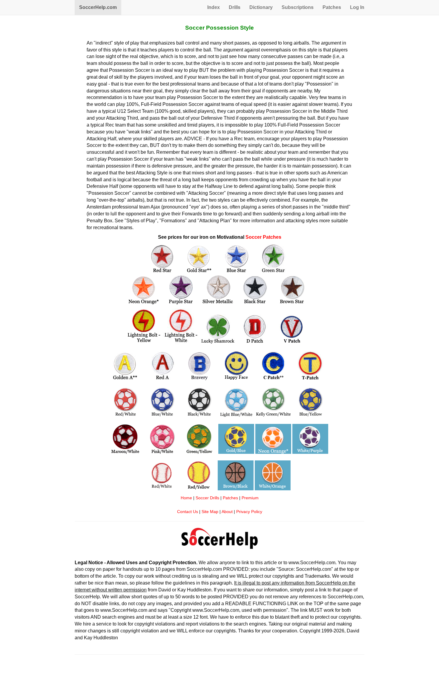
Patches (332, 7)
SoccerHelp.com (98, 7)
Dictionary (261, 7)
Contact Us (187, 511)
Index (213, 7)
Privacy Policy (249, 511)
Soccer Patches (263, 237)
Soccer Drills (207, 498)
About (227, 511)
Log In (357, 7)
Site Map (210, 511)
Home (186, 498)
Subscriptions (298, 7)
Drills (234, 7)
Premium (250, 498)
